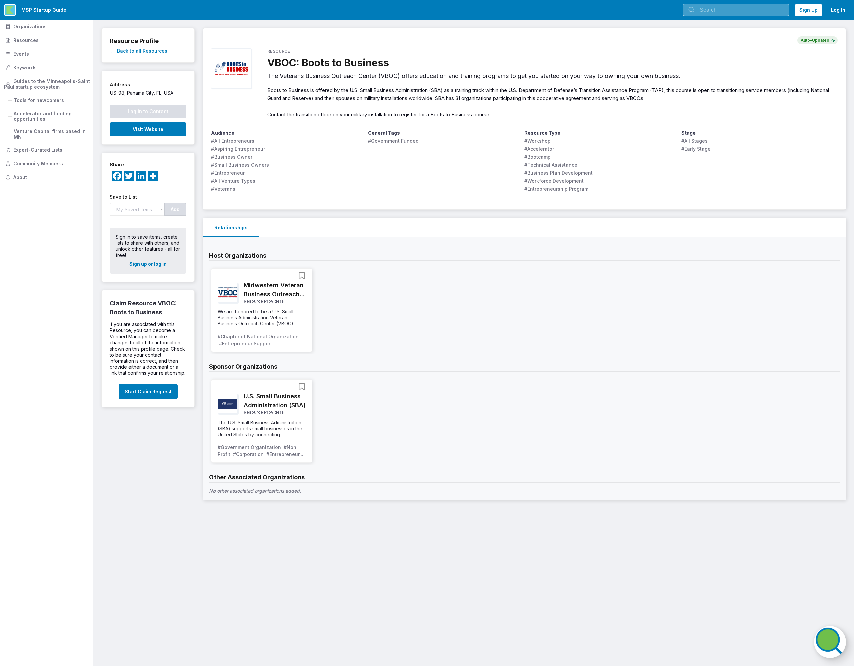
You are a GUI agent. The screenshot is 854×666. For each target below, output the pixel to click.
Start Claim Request (148, 391)
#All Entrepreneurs (232, 141)
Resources (21, 40)
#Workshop (537, 141)
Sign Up (808, 10)
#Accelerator (539, 149)
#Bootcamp (537, 157)
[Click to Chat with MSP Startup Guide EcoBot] (830, 642)
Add (175, 209)
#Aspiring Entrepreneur (238, 149)
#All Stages (694, 141)
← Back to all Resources (138, 51)
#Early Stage (696, 149)
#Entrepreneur (228, 173)
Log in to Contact (148, 111)
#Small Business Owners (240, 165)
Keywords (20, 67)
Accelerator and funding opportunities (43, 116)
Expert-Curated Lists (33, 150)
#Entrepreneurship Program (556, 189)
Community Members (33, 163)
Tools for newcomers (39, 100)
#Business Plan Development (558, 173)
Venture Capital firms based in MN (50, 134)
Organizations (25, 26)
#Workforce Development (554, 181)
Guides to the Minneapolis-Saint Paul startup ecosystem (47, 84)
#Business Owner (231, 157)
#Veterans (223, 189)
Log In (838, 10)
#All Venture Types (233, 181)
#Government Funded (393, 141)
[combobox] (736, 10)
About (15, 177)
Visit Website (148, 129)
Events (16, 54)
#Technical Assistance (550, 165)
